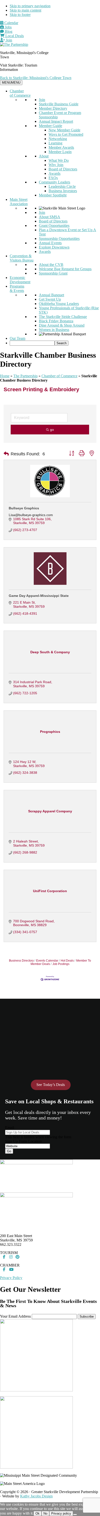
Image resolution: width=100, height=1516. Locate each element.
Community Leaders (54, 182)
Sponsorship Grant (53, 273)
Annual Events (50, 243)
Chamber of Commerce (20, 93)
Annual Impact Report (56, 121)
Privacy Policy (11, 1278)
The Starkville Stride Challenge (63, 317)
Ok (37, 1513)
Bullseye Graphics (24, 508)
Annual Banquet (51, 295)
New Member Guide (64, 130)
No (45, 1513)
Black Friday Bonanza (56, 321)
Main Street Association (19, 201)
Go (9, 1151)
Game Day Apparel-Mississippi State (39, 596)
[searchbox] (32, 343)
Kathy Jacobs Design (36, 1496)
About (44, 156)
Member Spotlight (53, 195)
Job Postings (60, 964)
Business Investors (63, 191)
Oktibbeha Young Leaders (59, 304)
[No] (75, 1514)
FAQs (53, 178)
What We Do (59, 160)
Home (4, 376)
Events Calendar (47, 960)
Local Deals (14, 36)
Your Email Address (15, 1316)
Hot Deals (67, 960)
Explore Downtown (54, 247)
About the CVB (51, 265)
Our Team (17, 338)
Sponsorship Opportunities (59, 238)
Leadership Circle (62, 186)
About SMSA (49, 217)
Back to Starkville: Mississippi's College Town (35, 78)
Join (8, 40)
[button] (6, 454)
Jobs (8, 27)
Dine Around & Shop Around (61, 325)
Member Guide (50, 126)
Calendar (10, 23)
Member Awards (61, 147)
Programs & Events (17, 288)
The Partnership (25, 376)
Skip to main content (25, 10)
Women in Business (54, 330)
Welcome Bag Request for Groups (65, 269)
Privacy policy (61, 1513)
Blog (8, 31)
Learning (55, 143)
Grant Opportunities (54, 225)
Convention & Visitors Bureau (21, 258)
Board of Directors (63, 169)
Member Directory (53, 108)
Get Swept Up (50, 299)
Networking (58, 139)
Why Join (56, 165)
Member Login (60, 152)
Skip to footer (20, 15)
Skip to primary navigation (30, 6)
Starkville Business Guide (58, 104)
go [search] (52, 429)
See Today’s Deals (50, 1085)
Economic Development (20, 280)
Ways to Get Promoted (66, 134)
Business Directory (21, 960)
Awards (54, 173)
